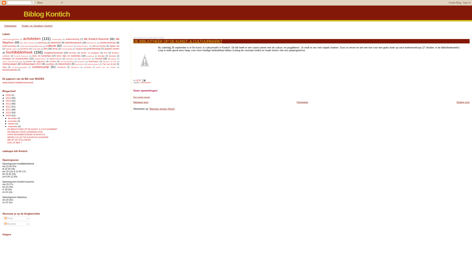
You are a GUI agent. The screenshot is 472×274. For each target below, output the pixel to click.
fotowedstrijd (66, 49)
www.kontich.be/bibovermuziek (17, 82)
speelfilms (50, 64)
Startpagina (10, 25)
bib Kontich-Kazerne (96, 39)
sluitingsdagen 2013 (31, 64)
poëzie (29, 61)
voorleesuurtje (40, 67)
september (13, 126)
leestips (101, 56)
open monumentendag (12, 62)
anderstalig (57, 39)
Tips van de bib (109, 64)
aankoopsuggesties (10, 39)
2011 (8, 109)
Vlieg (4, 67)
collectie (51, 45)
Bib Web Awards (27, 43)
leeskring (90, 56)
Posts (10, 218)
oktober (11, 124)
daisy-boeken (82, 46)
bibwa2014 (91, 43)
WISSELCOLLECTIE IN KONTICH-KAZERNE (27, 137)
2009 (8, 115)
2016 (8, 95)
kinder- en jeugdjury (90, 53)
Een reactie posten (141, 97)
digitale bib (114, 46)
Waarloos (75, 67)
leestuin (112, 56)
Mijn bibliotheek (84, 59)
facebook (24, 49)
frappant (79, 49)
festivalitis (36, 49)
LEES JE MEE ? (14, 143)
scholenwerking (67, 62)
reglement (40, 61)
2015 (8, 98)
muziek (98, 58)
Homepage (302, 102)
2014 (8, 101)
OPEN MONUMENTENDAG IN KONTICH (26, 134)
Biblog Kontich (47, 14)
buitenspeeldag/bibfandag (31, 46)
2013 (8, 103)
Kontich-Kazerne (21, 56)
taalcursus (79, 64)
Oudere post (463, 102)
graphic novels (112, 48)
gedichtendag (93, 48)
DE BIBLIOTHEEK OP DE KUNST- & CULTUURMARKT (177, 41)
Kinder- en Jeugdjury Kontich (37, 25)
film (45, 48)
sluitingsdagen (9, 64)
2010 (8, 112)
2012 (8, 106)
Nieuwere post (140, 102)
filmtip (55, 49)
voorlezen (61, 67)
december (13, 118)
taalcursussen (93, 64)
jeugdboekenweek (53, 53)
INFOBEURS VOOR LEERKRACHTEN (25, 132)
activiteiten (32, 39)
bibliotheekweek (73, 42)
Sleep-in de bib (109, 62)
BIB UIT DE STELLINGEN (19, 140)
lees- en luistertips (41, 56)
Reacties (11, 224)
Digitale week (11, 49)
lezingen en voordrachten (15, 58)
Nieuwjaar (112, 59)
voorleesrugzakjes (19, 67)
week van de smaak (106, 67)
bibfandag (42, 43)
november (13, 121)
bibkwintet (56, 42)
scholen (52, 61)
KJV (105, 53)
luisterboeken (40, 59)
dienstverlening (99, 46)
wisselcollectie (9, 70)
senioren (81, 62)
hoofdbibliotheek (19, 52)
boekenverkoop (108, 42)
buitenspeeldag (9, 46)
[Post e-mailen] (143, 80)
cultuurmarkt (145, 83)
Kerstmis (73, 53)
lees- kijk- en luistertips (69, 56)
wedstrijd (87, 67)
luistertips (70, 59)
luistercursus (55, 59)
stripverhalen (64, 64)
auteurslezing (72, 39)
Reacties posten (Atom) (162, 108)
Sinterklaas (93, 61)
